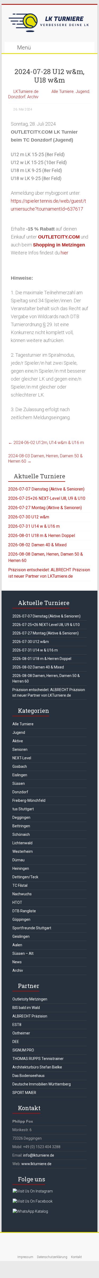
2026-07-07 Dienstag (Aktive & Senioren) (46, 489)
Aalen (17, 945)
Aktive (17, 741)
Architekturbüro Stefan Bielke (37, 1067)
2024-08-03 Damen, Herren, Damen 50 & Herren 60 (45, 458)
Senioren (19, 749)
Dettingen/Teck (25, 877)
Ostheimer (21, 1033)
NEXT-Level (21, 758)
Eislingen (19, 775)
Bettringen (21, 826)
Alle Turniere (62, 91)
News (17, 962)
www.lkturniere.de (36, 1164)
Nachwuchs (22, 894)
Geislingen (21, 936)
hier (64, 252)
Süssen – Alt (23, 953)
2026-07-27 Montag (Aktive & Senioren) (45, 507)
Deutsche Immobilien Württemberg (41, 1084)
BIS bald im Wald (26, 1008)
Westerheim (22, 851)
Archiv (33, 96)
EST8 (16, 1025)
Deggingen (21, 817)
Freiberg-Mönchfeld (28, 800)
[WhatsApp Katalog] (30, 1211)
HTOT (17, 902)
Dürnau (18, 860)
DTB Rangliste (24, 911)
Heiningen (20, 868)
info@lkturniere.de (38, 1155)
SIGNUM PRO (23, 1050)
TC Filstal (19, 885)
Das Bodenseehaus (28, 1075)
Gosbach (19, 766)
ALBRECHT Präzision (29, 1016)
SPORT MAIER (24, 1092)
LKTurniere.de (26, 91)
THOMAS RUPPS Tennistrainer (38, 1059)
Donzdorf (16, 96)
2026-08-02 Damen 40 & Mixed (37, 544)
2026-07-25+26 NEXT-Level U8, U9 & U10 (46, 498)
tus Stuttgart (23, 809)
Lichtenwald (22, 843)
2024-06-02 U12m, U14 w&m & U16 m (46, 442)
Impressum (25, 1257)
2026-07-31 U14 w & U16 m (34, 526)
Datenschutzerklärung (52, 1257)
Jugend (82, 91)
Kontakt (76, 1257)
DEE (15, 1042)
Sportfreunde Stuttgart (31, 928)
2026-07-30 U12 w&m (28, 516)
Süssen (18, 783)
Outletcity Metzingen (29, 999)
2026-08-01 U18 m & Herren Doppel (41, 535)
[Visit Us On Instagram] (32, 1191)
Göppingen (21, 919)
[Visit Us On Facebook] (32, 1201)
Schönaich (21, 834)
